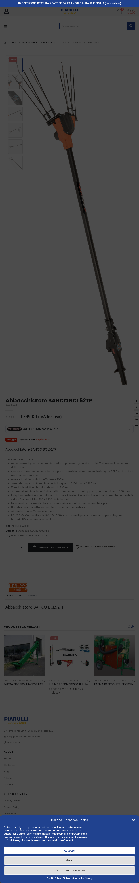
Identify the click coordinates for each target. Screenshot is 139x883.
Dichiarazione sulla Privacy (77, 878)
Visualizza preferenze (70, 870)
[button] (133, 820)
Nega (69, 860)
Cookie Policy (54, 878)
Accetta (69, 850)
